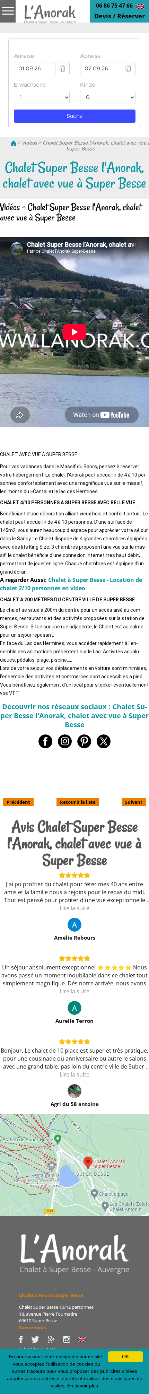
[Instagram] (70, 1338)
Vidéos (29, 142)
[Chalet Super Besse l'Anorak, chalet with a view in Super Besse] (140, 6)
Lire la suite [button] (74, 908)
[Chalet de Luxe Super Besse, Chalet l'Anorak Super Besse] (13, 142)
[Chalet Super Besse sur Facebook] (25, 1338)
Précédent (18, 802)
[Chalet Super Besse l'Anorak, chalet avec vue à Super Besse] (50, 16)
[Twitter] (39, 1338)
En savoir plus (82, 1385)
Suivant (133, 802)
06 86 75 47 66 (114, 5)
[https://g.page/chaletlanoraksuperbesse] (55, 1338)
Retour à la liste (78, 802)
